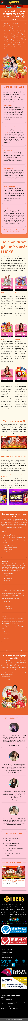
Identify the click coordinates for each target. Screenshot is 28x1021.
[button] (2, 2)
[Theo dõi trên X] (13, 919)
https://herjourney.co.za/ (13, 995)
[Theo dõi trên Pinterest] (15, 919)
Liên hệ (7, 646)
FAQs (21, 650)
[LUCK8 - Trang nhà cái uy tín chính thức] (14, 2)
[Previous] (2, 877)
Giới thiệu (21, 646)
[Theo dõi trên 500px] (17, 919)
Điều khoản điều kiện (7, 955)
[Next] (26, 877)
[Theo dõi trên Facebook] (10, 919)
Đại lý (7, 650)
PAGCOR (6, 132)
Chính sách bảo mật (7, 952)
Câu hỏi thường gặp (7, 957)
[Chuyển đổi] (3, 838)
